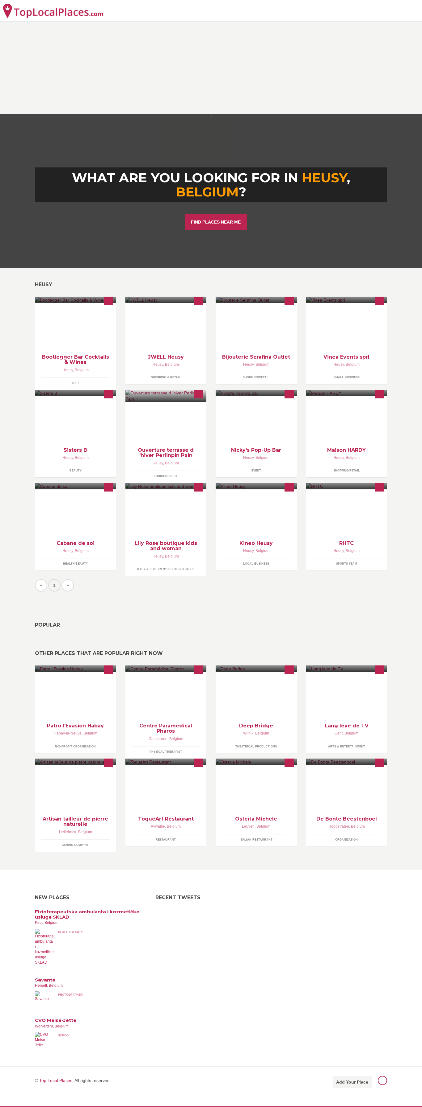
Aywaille (158, 826)
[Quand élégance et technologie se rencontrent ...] (166, 300)
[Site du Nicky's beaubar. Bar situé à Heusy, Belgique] (256, 393)
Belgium (207, 192)
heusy (324, 178)
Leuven (248, 826)
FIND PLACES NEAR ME (216, 222)
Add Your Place (352, 1082)
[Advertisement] (211, 67)
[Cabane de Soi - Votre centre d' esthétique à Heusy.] (75, 486)
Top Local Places (55, 1080)
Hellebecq (67, 832)
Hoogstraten (338, 826)
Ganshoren (158, 739)
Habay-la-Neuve (68, 733)
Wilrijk (248, 733)
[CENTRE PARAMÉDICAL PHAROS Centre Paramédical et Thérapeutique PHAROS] (166, 668)
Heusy (67, 370)
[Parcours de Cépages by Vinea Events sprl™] (346, 300)
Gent (339, 733)
